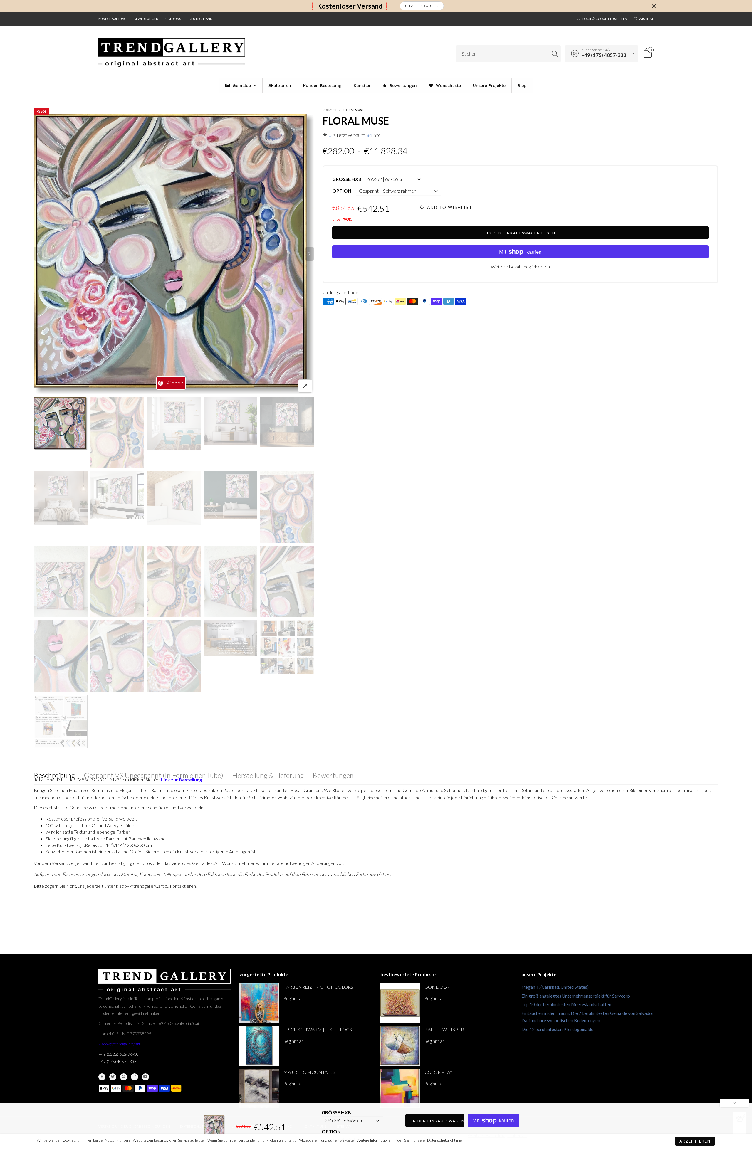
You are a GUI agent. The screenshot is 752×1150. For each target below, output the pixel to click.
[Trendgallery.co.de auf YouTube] (145, 1076)
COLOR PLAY (438, 1072)
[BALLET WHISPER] (400, 1046)
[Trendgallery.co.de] (171, 52)
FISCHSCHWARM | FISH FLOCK (317, 1029)
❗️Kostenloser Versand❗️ (349, 6)
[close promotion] (653, 6)
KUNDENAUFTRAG (112, 19)
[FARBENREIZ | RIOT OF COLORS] (259, 1003)
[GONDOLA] (400, 1003)
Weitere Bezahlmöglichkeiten (520, 266)
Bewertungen (146, 19)
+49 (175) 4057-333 (603, 55)
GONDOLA (436, 987)
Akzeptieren (695, 1141)
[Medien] (305, 386)
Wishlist (646, 19)
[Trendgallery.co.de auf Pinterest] (123, 1076)
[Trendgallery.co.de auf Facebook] (101, 1076)
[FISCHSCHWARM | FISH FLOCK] (259, 1046)
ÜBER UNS (173, 19)
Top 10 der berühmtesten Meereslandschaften (566, 1004)
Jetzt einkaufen (421, 6)
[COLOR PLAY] (400, 1088)
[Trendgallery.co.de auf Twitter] (112, 1076)
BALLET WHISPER (444, 1029)
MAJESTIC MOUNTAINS (309, 1072)
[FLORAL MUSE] (174, 254)
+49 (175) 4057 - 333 (117, 1061)
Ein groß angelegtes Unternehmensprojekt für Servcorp (575, 995)
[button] (38, 254)
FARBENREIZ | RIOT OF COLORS (318, 987)
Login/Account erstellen (604, 19)
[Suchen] (554, 53)
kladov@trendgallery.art (119, 1043)
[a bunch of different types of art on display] (61, 722)
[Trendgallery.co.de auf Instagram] (134, 1076)
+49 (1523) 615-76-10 (118, 1054)
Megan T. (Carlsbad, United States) (555, 987)
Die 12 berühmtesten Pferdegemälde (557, 1029)
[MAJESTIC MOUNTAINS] (259, 1088)
